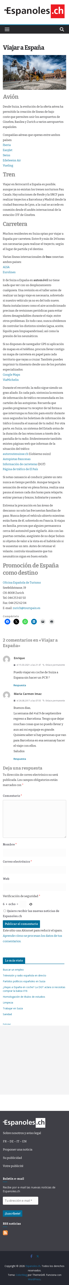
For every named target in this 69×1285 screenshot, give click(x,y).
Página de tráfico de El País (20, 469)
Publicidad (7, 1024)
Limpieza (8, 1002)
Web (6, 878)
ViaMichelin (11, 380)
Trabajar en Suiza (13, 1008)
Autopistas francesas (17, 459)
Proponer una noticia (17, 1149)
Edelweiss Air (12, 160)
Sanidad (7, 1014)
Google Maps (11, 374)
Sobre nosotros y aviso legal (22, 1133)
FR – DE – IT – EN (15, 1141)
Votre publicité (13, 1166)
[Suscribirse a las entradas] (5, 1233)
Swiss (6, 155)
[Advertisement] (34, 1060)
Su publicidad (12, 1158)
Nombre (10, 844)
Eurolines (9, 272)
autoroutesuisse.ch (15, 454)
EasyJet (7, 150)
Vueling (8, 165)
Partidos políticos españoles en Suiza (24, 981)
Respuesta (19, 685)
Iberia (7, 145)
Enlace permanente (55, 664)
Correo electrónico (17, 861)
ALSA (6, 267)
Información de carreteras (20, 464)
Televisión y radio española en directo (24, 975)
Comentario (12, 796)
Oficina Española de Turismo (22, 582)
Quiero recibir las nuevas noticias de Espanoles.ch (31, 913)
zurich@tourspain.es (26, 608)
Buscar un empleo (13, 969)
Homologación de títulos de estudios (24, 996)
